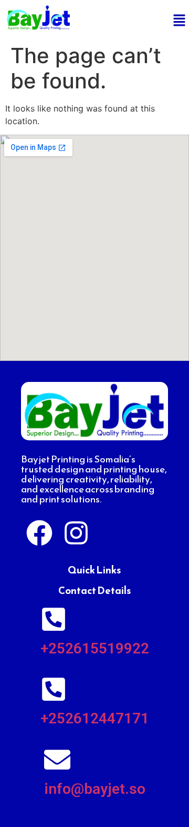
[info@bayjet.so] (57, 760)
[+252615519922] (53, 619)
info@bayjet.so (94, 789)
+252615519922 (94, 648)
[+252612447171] (53, 689)
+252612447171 (94, 718)
